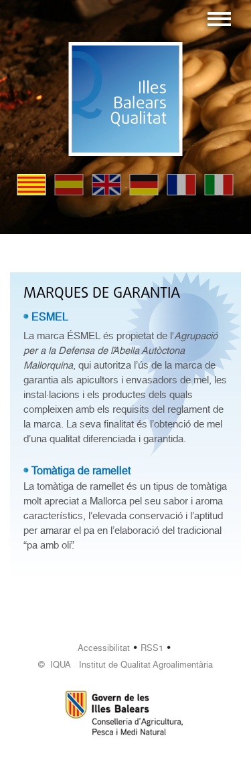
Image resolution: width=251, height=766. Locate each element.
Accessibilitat (104, 648)
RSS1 (152, 648)
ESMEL (49, 316)
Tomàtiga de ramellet (81, 470)
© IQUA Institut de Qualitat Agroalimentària (125, 665)
